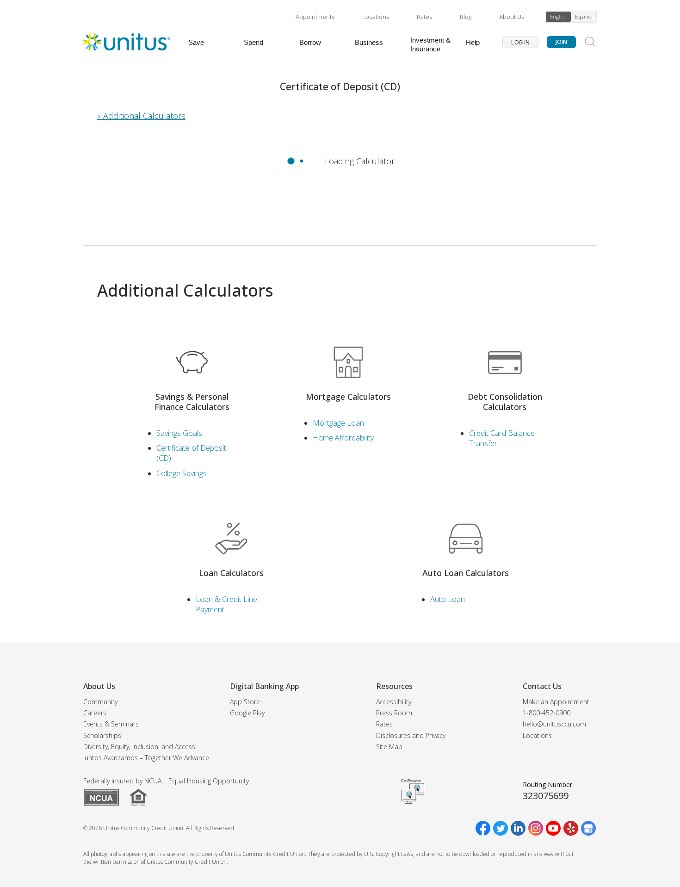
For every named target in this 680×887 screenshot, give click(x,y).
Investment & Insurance (430, 44)
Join (561, 42)
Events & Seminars (111, 724)
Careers (94, 712)
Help (473, 42)
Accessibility (393, 701)
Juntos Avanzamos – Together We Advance (146, 757)
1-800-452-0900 (546, 712)
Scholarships (102, 735)
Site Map (389, 746)
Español (584, 16)
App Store (245, 701)
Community (100, 701)
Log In (520, 42)
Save (196, 42)
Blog (465, 16)
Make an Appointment (556, 701)
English (558, 16)
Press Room (394, 712)
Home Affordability (343, 438)
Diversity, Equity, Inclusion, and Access (139, 746)
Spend (253, 42)
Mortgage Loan (338, 423)
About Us (511, 16)
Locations (375, 16)
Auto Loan (447, 599)
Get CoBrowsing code (412, 791)
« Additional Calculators (141, 115)
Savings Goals (179, 433)
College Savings (181, 473)
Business (369, 42)
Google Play (247, 712)
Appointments (315, 16)
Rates (424, 16)
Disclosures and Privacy (410, 735)
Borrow (310, 42)
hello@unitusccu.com (554, 724)
